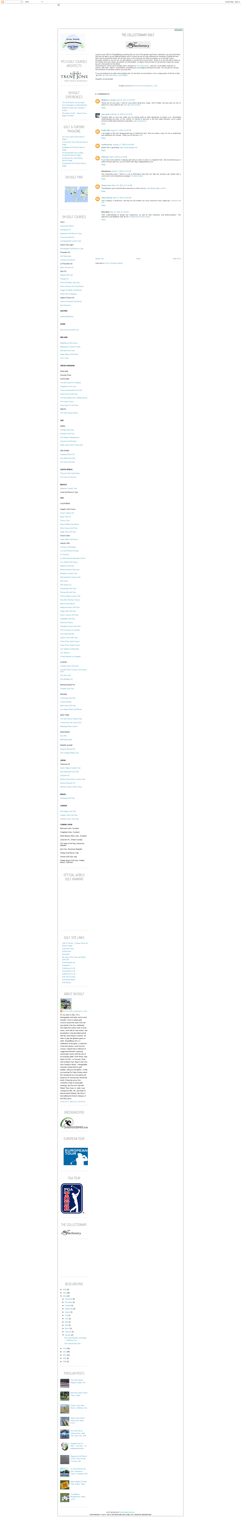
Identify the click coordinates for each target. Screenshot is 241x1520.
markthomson (106, 145)
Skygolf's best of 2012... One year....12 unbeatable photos (78, 1446)
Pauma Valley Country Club (70, 596)
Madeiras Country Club (68, 488)
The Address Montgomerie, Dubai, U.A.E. (78, 1496)
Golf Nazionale (65, 256)
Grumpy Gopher (137, 176)
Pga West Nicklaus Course (70, 600)
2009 (65, 1361)
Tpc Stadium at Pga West (69, 649)
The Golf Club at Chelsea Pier (71, 719)
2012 (65, 1352)
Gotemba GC (65, 775)
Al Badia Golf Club (67, 430)
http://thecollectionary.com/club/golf (115, 75)
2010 (65, 1358)
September (69, 1309)
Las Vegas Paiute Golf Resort (71, 709)
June (67, 1319)
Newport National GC (67, 749)
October (68, 1305)
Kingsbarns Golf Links (68, 386)
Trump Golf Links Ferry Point (70, 723)
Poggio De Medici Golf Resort (71, 290)
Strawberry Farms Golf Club (70, 626)
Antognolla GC (65, 230)
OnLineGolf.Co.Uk (68, 971)
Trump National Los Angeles (70, 656)
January (68, 1335)
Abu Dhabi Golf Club (67, 458)
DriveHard (65, 954)
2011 (65, 1355)
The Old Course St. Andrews (70, 383)
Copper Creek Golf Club (68, 815)
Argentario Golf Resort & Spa (70, 233)
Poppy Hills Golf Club (68, 611)
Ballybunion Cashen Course (70, 347)
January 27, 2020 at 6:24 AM (123, 145)
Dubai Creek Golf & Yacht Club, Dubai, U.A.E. (78, 1420)
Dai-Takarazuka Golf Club (69, 772)
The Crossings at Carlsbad (70, 630)
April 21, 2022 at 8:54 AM (122, 198)
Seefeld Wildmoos (66, 317)
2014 (65, 1296)
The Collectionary (143, 66)
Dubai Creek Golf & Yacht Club (71, 445)
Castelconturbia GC (67, 237)
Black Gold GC (65, 517)
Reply (103, 108)
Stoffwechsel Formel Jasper (140, 217)
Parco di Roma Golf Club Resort (72, 286)
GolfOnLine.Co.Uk (68, 974)
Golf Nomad (66, 982)
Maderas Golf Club (67, 566)
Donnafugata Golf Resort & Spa (71, 249)
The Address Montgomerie (69, 437)
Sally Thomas (106, 198)
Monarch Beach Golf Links (70, 570)
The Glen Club (65, 675)
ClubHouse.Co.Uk (68, 968)
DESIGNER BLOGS (127, 1512)
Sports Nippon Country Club (70, 768)
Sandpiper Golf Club (67, 619)
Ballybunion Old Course (68, 343)
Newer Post (99, 259)
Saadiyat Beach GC (67, 454)
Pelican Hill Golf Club (68, 592)
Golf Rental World (68, 980)
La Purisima (64, 554)
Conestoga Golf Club (67, 698)
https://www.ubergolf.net (128, 147)
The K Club (64, 358)
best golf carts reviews (132, 105)
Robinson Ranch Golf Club (69, 607)
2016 (65, 1289)
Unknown (105, 157)
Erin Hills (63, 736)
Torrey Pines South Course (70, 645)
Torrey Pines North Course (69, 641)
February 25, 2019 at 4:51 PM (121, 114)
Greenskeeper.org (68, 962)
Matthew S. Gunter (108, 100)
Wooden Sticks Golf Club (69, 819)
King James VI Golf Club (69, 405)
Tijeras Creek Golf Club (68, 638)
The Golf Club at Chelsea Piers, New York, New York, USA (78, 1433)
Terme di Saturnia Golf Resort (71, 301)
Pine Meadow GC (66, 679)
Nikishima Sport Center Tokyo (71, 787)
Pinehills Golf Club (67, 689)
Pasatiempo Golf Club (68, 588)
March (67, 1328)
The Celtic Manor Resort (69, 413)
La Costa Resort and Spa (69, 551)
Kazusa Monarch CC (67, 783)
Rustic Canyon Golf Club (69, 615)
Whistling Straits (66, 740)
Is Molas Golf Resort (67, 260)
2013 (65, 1348)
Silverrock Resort (66, 622)
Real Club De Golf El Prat (69, 330)
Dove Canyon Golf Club (68, 528)
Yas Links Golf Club (67, 462)
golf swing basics (140, 121)
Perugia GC (64, 279)
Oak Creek (64, 581)
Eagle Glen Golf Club (68, 532)
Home (138, 259)
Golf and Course (68, 949)
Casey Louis (106, 185)
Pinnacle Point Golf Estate (70, 473)
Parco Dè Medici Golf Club (70, 283)
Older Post (177, 259)
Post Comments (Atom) (114, 263)
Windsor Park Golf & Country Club (72, 779)
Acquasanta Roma (67, 226)
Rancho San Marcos (67, 604)
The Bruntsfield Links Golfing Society (73, 398)
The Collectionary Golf (72, 1343)
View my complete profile (73, 1102)
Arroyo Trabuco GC (67, 513)
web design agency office (156, 188)
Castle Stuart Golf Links (69, 394)
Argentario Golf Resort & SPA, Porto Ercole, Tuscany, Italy (79, 1458)
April (67, 1325)
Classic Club (64, 520)
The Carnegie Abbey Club (69, 753)
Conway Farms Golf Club (69, 666)
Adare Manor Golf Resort (69, 354)
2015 (65, 1293)
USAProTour (66, 951)
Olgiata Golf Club (66, 275)
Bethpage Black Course (68, 726)
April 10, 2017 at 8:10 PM (125, 100)
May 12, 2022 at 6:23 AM (119, 212)
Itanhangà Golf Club (67, 798)
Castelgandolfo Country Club (70, 241)
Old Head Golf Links (67, 351)
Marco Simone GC (67, 267)
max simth (105, 114)
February (68, 1332)
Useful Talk (105, 130)
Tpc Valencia (65, 653)
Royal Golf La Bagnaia (68, 294)
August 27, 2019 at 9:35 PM (121, 130)
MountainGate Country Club (70, 577)
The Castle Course (67, 402)
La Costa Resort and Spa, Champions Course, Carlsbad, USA (79, 1471)
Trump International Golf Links (71, 390)
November (69, 1302)
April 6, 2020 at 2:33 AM (118, 157)
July (66, 1315)
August (68, 1312)
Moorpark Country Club (68, 573)
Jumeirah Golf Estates (68, 441)
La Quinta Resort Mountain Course (72, 558)
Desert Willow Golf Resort (69, 524)
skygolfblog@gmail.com (75, 1011)
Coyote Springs (65, 702)
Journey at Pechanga (68, 547)
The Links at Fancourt (68, 477)
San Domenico (65, 305)
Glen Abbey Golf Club (68, 811)
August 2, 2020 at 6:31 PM (121, 171)
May (67, 1322)
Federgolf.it (66, 965)
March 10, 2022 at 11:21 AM (122, 185)
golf (141, 135)
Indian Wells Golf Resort (69, 539)
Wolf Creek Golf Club (68, 706)
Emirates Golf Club (67, 434)
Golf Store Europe (68, 977)
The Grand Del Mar (67, 634)
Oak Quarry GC (66, 585)
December (69, 1299)
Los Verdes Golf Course (69, 562)
